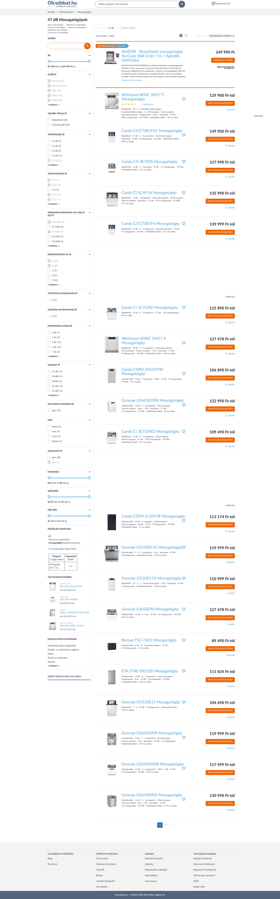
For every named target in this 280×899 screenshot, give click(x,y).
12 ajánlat (230, 208)
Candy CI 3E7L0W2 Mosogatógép (151, 432)
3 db (54, 332)
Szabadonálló (58, 125)
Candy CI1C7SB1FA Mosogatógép (151, 224)
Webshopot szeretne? (204, 875)
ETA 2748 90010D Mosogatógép (150, 671)
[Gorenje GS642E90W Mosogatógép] (112, 770)
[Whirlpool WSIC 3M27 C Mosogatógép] (112, 101)
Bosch (55, 81)
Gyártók (100, 870)
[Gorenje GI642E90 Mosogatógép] (112, 615)
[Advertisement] (250, 66)
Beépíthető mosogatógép (57, 30)
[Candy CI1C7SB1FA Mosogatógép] (112, 230)
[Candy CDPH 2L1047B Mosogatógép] (112, 522)
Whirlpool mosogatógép (76, 25)
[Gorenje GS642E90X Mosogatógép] (112, 739)
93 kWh (56, 241)
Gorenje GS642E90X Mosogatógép (152, 733)
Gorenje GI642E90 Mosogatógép (150, 609)
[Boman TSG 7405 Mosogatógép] (112, 646)
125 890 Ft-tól (222, 308)
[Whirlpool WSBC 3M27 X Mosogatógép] (112, 344)
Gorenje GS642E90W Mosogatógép (153, 764)
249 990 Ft (225, 52)
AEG (54, 91)
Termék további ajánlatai (132, 80)
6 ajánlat (230, 717)
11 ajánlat (230, 177)
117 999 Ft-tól (222, 765)
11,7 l (55, 200)
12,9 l (55, 185)
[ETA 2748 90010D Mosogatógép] (112, 677)
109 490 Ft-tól (222, 432)
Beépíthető (57, 120)
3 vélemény (147, 104)
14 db (55, 151)
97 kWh (56, 227)
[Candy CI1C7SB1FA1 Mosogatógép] (112, 137)
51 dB (55, 386)
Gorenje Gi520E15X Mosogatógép (151, 578)
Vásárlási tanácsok (154, 858)
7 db (54, 352)
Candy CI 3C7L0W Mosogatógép (150, 308)
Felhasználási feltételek (156, 870)
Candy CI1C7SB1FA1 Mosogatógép (152, 131)
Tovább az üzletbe (223, 60)
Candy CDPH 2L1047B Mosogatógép (153, 516)
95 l (54, 180)
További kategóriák (105, 881)
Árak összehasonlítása (220, 103)
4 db (54, 337)
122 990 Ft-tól (222, 401)
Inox (54, 431)
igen (54, 410)
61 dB (55, 371)
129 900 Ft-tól (222, 96)
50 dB (55, 391)
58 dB (55, 376)
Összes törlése (128, 28)
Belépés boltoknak (202, 858)
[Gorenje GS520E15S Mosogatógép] (112, 553)
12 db (55, 161)
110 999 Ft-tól (222, 579)
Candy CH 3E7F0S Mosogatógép (149, 162)
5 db (54, 342)
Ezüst (54, 436)
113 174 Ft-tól (222, 517)
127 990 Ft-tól (222, 162)
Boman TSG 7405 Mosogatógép (149, 640)
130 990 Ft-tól (222, 796)
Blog (50, 858)
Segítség (149, 864)
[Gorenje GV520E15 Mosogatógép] (112, 708)
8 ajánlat (230, 110)
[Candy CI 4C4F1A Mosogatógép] (112, 199)
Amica (55, 95)
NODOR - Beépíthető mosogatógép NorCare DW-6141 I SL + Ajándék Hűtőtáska (152, 56)
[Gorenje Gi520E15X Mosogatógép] (112, 584)
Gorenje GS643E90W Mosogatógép (153, 401)
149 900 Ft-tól (222, 131)
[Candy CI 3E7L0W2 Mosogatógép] (112, 437)
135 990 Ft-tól (222, 193)
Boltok (99, 875)
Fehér (55, 427)
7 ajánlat (230, 593)
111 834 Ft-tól (222, 672)
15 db (55, 146)
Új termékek (102, 858)
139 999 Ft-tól (222, 224)
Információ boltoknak (204, 864)
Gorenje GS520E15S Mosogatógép (152, 547)
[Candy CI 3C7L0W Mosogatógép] (112, 313)
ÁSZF (196, 881)
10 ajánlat (230, 239)
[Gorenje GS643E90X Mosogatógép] (112, 801)
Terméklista (101, 887)
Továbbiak (52, 105)
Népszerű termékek (106, 864)
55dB (54, 381)
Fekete (55, 441)
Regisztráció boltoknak (204, 870)
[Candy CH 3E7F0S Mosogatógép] (112, 168)
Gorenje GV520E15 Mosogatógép (151, 702)
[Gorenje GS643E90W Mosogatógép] (112, 406)
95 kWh (56, 232)
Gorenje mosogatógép (56, 27)
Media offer (199, 887)
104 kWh (56, 222)
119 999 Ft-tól (222, 548)
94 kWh (56, 237)
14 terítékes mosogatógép (58, 32)
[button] (221, 4)
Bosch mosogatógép (55, 25)
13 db (55, 156)
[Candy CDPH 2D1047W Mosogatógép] (112, 375)
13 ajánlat (230, 146)
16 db (55, 141)
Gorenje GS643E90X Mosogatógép (152, 795)
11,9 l (55, 195)
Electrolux (57, 86)
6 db (54, 347)
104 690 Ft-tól (222, 703)
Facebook (52, 864)
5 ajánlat (230, 779)
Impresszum (151, 881)
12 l (54, 190)
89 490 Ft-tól (223, 641)
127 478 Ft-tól (222, 339)
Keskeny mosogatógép (77, 27)
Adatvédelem (151, 875)
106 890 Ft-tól (222, 370)
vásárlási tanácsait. (71, 543)
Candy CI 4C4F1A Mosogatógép (149, 193)
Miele (54, 100)
